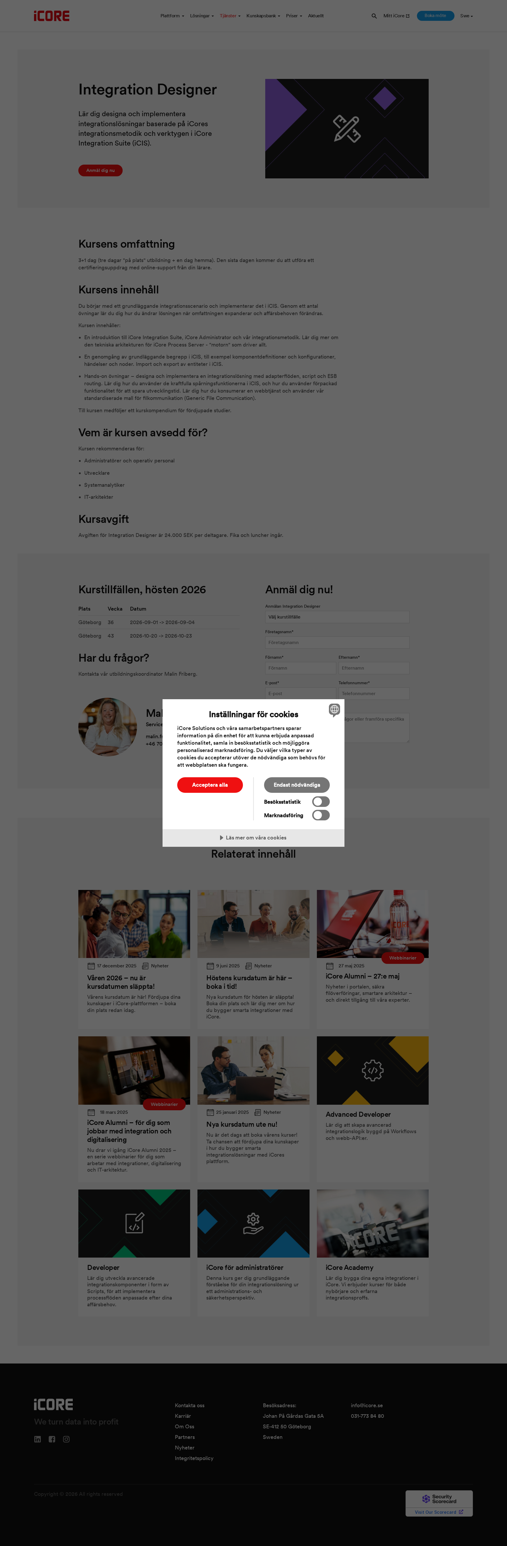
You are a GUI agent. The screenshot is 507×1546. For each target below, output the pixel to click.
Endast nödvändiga (297, 785)
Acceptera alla (210, 785)
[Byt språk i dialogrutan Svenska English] (333, 710)
